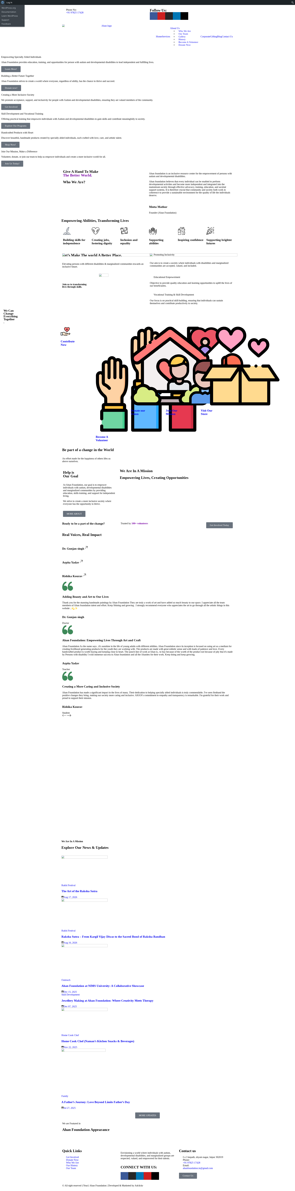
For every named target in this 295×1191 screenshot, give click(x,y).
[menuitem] (2, 2)
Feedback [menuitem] (6, 24)
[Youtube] (161, 16)
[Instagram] (169, 16)
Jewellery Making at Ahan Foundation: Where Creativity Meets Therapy (107, 1000)
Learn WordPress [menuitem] (10, 16)
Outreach (65, 980)
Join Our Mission (171, 412)
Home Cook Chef (70, 1035)
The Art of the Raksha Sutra (79, 891)
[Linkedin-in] (177, 16)
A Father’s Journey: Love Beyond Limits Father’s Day (95, 1102)
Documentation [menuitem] (9, 12)
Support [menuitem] (5, 20)
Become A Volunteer (102, 438)
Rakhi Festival (68, 885)
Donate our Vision (138, 412)
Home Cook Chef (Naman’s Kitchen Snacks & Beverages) (97, 1041)
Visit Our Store (206, 412)
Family (64, 1096)
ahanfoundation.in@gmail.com (198, 1168)
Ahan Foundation (97, 1185)
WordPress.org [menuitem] (9, 8)
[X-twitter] (184, 16)
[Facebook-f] (153, 16)
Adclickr (139, 1185)
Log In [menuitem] (9, 2)
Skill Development (70, 994)
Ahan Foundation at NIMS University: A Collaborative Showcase (102, 985)
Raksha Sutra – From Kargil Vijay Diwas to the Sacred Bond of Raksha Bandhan (113, 936)
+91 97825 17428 (74, 12)
